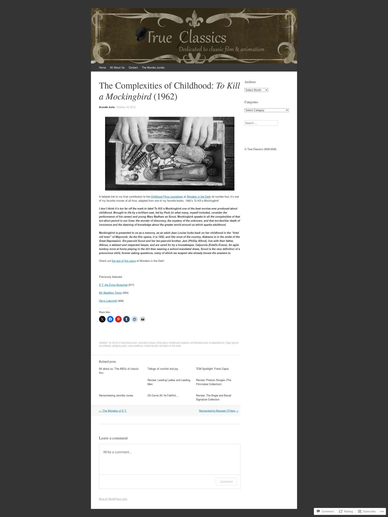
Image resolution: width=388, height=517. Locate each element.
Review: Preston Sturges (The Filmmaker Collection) (213, 382)
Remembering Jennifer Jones (116, 395)
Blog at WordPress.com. (113, 499)
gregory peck (119, 345)
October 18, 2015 (126, 107)
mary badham (135, 345)
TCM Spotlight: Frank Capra (212, 369)
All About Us (117, 67)
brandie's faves (147, 342)
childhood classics (179, 342)
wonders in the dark (170, 345)
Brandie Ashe (107, 107)
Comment (226, 481)
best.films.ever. (129, 342)
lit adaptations (216, 342)
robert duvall (151, 345)
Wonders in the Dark (199, 196)
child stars (162, 342)
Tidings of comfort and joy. (163, 369)
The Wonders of (113, 411)
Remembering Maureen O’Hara (218, 411)
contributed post (199, 342)
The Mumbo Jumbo (153, 67)
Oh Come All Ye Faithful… (163, 395)
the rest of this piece (124, 261)
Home (102, 67)
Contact (133, 67)
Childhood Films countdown (167, 196)
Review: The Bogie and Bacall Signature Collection (213, 397)
